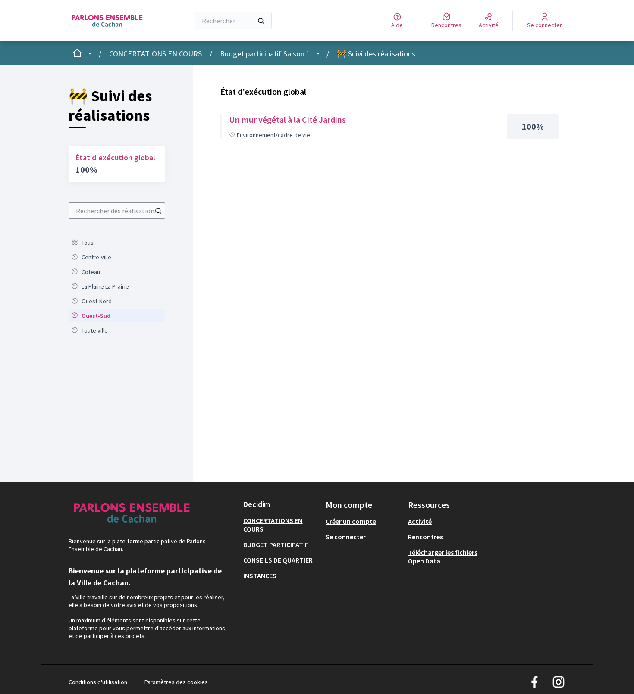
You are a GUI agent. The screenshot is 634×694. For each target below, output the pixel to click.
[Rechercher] (261, 20)
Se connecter (346, 536)
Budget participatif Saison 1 (265, 54)
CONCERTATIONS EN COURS (155, 54)
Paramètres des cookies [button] (176, 682)
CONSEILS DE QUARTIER (278, 560)
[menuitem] (117, 242)
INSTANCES (259, 575)
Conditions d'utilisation (98, 682)
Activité (420, 521)
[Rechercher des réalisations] (158, 210)
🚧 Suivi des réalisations (376, 54)
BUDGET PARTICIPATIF (275, 544)
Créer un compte (351, 521)
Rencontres (425, 536)
